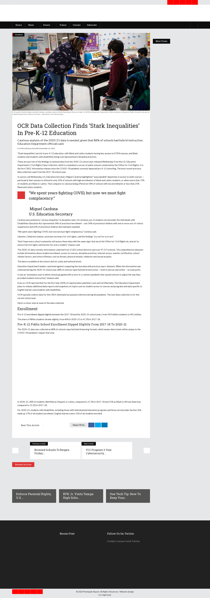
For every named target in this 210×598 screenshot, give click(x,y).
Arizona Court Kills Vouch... (77, 574)
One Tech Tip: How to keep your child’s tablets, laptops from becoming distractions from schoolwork (175, 173)
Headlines (19, 35)
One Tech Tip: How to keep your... (125, 496)
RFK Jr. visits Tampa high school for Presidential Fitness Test (173, 124)
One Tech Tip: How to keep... (77, 554)
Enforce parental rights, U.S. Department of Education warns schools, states (175, 77)
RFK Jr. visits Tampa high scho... (78, 496)
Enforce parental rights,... (75, 541)
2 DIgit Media (106, 595)
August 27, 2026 (166, 85)
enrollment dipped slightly (39, 314)
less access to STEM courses (114, 153)
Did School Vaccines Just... (76, 561)
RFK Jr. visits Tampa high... (76, 548)
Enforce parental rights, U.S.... (33, 496)
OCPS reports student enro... (77, 567)
